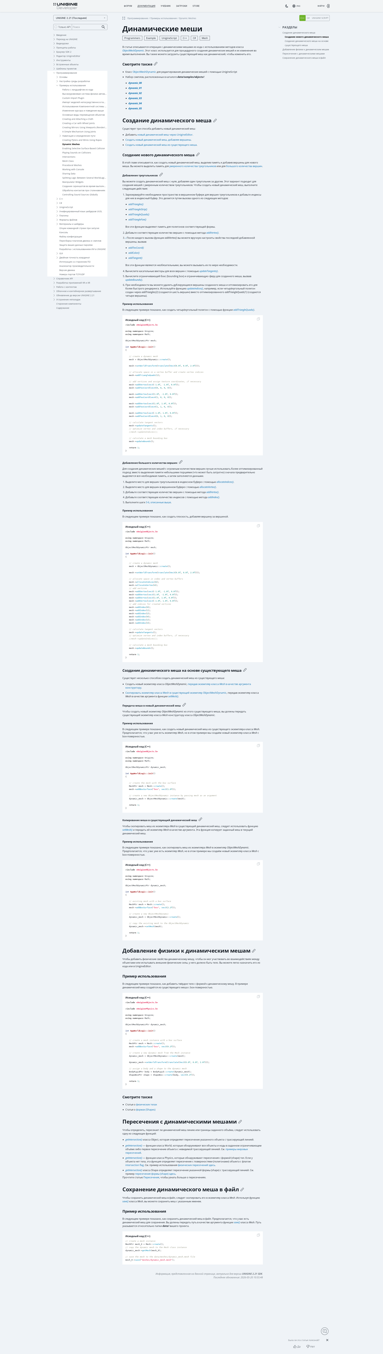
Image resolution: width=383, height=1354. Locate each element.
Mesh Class (68, 161)
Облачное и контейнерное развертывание (78, 291)
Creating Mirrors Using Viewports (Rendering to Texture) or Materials (84, 127)
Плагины (63, 215)
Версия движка (67, 270)
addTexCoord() (136, 247)
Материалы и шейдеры (71, 224)
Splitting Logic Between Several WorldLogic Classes (84, 177)
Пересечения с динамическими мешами (304, 53)
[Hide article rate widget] (327, 1340)
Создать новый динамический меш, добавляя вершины (158, 139)
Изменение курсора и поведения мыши (83, 110)
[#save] (242, 1189)
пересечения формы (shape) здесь (155, 1173)
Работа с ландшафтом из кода (77, 89)
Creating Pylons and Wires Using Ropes (82, 140)
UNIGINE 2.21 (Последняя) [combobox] (71, 17)
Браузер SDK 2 (63, 51)
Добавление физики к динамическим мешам (306, 49)
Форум (128, 6)
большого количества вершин (244, 166)
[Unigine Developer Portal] (65, 6)
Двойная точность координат (74, 257)
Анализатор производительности (76, 266)
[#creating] (215, 120)
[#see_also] (155, 64)
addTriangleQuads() (138, 214)
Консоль (63, 232)
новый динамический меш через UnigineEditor (165, 134)
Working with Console (73, 169)
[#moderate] (161, 175)
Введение (61, 35)
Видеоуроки (62, 43)
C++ (61, 198)
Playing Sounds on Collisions (76, 152)
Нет (312, 1346)
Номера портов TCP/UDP (72, 274)
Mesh (205, 38)
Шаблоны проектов (66, 68)
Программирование (66, 72)
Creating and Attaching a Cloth (77, 119)
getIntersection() (133, 1139)
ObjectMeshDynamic (133, 50)
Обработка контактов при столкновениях (83, 190)
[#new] (198, 155)
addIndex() (213, 497)
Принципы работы (66, 47)
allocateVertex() (208, 487)
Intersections (68, 156)
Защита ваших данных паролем (76, 245)
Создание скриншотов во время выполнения (84, 186)
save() (125, 1201)
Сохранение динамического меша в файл (304, 57)
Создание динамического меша (299, 32)
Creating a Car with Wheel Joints (78, 123)
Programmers (132, 38)
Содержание (62, 307)
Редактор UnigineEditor (68, 56)
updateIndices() (195, 288)
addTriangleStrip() (137, 209)
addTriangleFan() (137, 219)
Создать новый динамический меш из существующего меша (161, 144)
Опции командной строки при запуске (79, 228)
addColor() (134, 252)
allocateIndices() (225, 482)
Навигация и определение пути (78, 135)
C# (60, 203)
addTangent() (135, 258)
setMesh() (173, 696)
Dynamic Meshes (71, 144)
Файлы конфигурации (70, 236)
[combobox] (296, 6)
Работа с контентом (66, 286)
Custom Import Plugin (73, 98)
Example (151, 38)
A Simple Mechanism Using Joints (79, 131)
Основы (63, 77)
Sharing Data (68, 173)
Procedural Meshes (72, 165)
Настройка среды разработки (74, 81)
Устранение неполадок (68, 299)
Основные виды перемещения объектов (83, 114)
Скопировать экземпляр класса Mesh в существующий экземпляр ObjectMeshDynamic (175, 692)
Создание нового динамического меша (307, 36)
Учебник (166, 6)
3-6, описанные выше (158, 502)
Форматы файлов (68, 219)
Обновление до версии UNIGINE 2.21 (75, 295)
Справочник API (64, 278)
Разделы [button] (289, 27)
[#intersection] (240, 1122)
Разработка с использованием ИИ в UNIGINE (82, 249)
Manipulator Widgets (73, 182)
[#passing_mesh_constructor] (184, 705)
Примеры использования (72, 85)
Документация (146, 6)
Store (196, 6)
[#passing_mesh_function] (200, 819)
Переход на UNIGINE (67, 39)
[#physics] (253, 951)
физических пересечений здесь (196, 1165)
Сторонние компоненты (68, 303)
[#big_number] (180, 462)
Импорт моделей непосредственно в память (84, 102)
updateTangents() (208, 271)
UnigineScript (66, 207)
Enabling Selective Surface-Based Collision (83, 148)
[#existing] (245, 670)
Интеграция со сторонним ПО (75, 261)
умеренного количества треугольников (192, 166)
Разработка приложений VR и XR (73, 282)
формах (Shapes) (145, 1109)
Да (299, 1346)
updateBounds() (133, 279)
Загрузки (181, 6)
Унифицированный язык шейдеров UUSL (80, 211)
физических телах (146, 1104)
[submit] (103, 27)
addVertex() (212, 232)
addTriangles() (135, 204)
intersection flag (134, 1165)
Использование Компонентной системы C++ (84, 106)
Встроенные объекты (67, 64)
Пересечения (151, 1177)
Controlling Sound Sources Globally (80, 194)
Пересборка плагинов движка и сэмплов (80, 240)
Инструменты (63, 60)
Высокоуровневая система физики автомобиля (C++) (84, 93)
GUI (61, 253)
